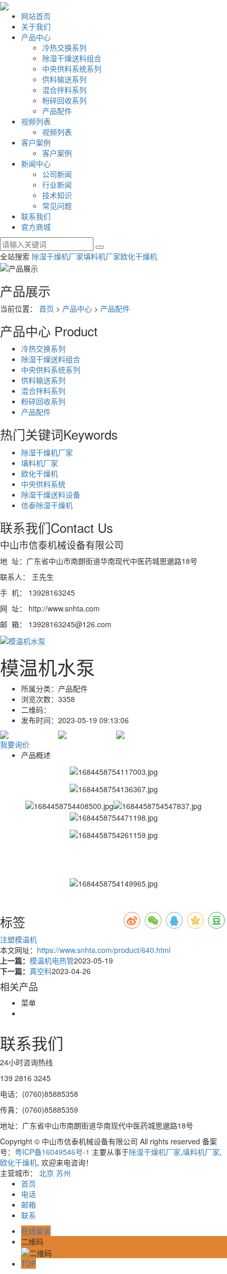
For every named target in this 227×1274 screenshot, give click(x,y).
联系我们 (36, 216)
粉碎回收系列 (64, 100)
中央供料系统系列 (71, 68)
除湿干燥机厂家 (57, 256)
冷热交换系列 (64, 47)
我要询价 (15, 744)
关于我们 (36, 26)
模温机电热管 (52, 960)
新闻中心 (36, 163)
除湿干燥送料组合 (71, 58)
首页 (46, 308)
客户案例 (36, 142)
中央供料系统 (43, 484)
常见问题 (57, 205)
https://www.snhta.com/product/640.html (104, 950)
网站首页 (36, 16)
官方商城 (36, 226)
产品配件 (57, 110)
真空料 (41, 971)
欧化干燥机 (138, 256)
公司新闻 (57, 174)
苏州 (63, 1173)
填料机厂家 (101, 256)
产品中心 (36, 37)
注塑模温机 (18, 939)
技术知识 (57, 195)
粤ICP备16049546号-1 (52, 1151)
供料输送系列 (64, 79)
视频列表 (36, 121)
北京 (46, 1173)
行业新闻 (57, 184)
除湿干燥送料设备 (50, 494)
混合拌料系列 (64, 89)
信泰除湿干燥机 (47, 505)
